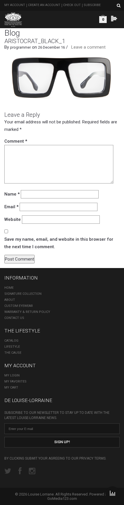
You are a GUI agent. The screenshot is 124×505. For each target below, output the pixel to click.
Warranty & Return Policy (27, 312)
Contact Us (14, 318)
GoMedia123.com (62, 498)
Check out (72, 5)
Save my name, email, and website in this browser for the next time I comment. (58, 243)
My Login (12, 375)
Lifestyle (12, 347)
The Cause (12, 353)
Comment (15, 141)
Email (11, 206)
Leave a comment (88, 47)
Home (9, 288)
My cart (11, 387)
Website (12, 219)
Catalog (11, 341)
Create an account (44, 5)
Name (12, 194)
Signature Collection (23, 294)
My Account (14, 5)
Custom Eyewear (18, 306)
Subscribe (92, 5)
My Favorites (15, 381)
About (9, 300)
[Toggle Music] (112, 493)
